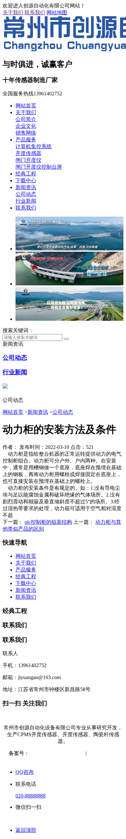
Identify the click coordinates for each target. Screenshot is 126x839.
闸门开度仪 (28, 160)
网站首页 (26, 105)
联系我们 (35, 12)
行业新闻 (26, 201)
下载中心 (26, 180)
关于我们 (13, 12)
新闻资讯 (26, 187)
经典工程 (26, 173)
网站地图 (57, 12)
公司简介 (26, 119)
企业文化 (26, 126)
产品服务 (26, 139)
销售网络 (26, 133)
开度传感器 (28, 153)
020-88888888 (31, 795)
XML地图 (64, 760)
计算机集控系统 (34, 146)
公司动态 (26, 194)
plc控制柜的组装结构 (48, 522)
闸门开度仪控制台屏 (39, 167)
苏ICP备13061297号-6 (53, 753)
